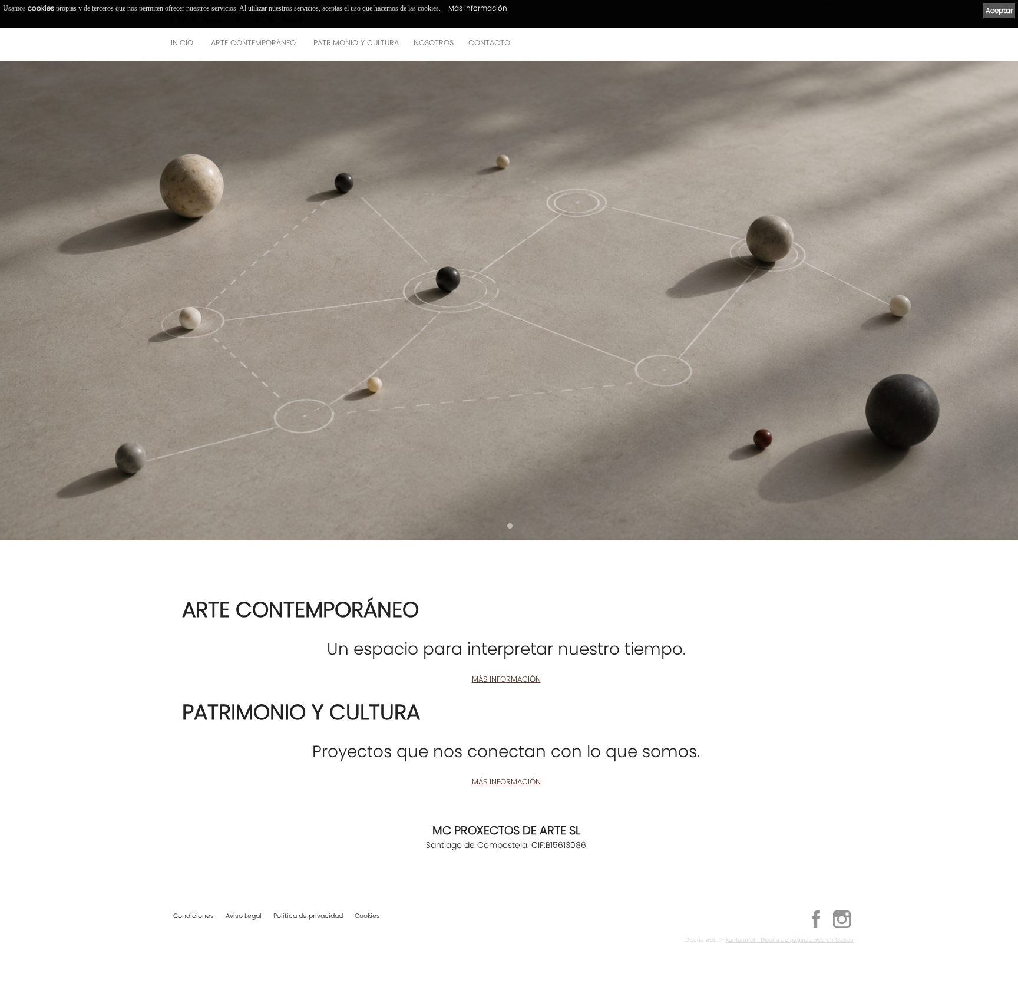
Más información (477, 8)
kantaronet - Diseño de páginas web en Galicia (790, 939)
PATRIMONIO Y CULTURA (356, 43)
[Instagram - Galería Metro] (842, 926)
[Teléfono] (841, 46)
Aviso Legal (244, 915)
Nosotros (434, 43)
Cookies (367, 915)
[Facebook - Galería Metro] (816, 926)
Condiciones (193, 915)
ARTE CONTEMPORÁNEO (253, 43)
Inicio (182, 43)
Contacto (489, 43)
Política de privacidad (308, 915)
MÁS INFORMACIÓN (506, 679)
